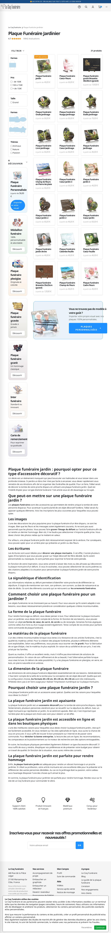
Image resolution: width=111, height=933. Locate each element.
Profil (59, 873)
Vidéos (60, 885)
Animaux (17, 146)
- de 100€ (17, 81)
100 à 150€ (17, 85)
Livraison (85, 886)
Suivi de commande (66, 876)
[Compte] (93, 6)
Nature (16, 149)
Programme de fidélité (43, 895)
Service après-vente (66, 889)
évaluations (24, 39)
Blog (83, 876)
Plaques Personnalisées (86, 328)
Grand (16, 102)
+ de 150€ (17, 88)
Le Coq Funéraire (89, 873)
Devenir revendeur (41, 892)
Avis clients (86, 893)
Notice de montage (66, 892)
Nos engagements (89, 889)
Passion (16, 152)
